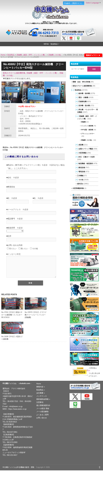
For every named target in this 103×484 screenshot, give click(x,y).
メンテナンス (41, 396)
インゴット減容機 (87, 126)
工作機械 (80, 175)
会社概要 (40, 393)
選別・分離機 (83, 97)
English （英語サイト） (73, 3)
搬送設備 (81, 167)
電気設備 (81, 171)
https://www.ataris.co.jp (17, 409)
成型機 (80, 145)
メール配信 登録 (42, 408)
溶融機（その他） (55, 55)
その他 (80, 179)
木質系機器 (82, 153)
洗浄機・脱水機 (84, 105)
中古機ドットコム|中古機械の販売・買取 (18, 467)
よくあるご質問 (42, 415)
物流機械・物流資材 (85, 163)
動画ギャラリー (92, 55)
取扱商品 (10, 55)
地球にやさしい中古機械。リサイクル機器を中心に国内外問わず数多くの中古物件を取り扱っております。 (51, 22)
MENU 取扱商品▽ (51, 44)
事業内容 (40, 387)
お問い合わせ (41, 418)
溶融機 (83, 122)
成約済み (80, 184)
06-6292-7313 (13, 401)
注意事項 (39, 402)
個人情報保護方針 (43, 405)
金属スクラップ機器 (85, 149)
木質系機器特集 (78, 188)
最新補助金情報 (43, 399)
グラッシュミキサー (87, 133)
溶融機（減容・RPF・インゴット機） (31, 55)
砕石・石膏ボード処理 (86, 157)
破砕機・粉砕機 (84, 93)
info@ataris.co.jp (15, 406)
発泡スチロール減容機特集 (14, 73)
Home (3, 55)
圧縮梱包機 (82, 101)
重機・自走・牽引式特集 (81, 82)
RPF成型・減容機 (87, 129)
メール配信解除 (42, 412)
